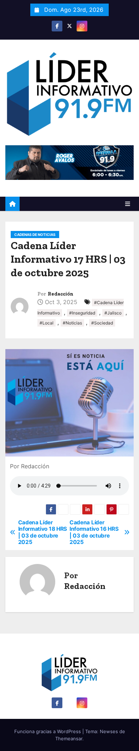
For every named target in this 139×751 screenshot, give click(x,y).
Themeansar (68, 738)
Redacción (60, 294)
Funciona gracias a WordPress (48, 731)
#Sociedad (102, 323)
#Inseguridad (82, 313)
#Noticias (72, 323)
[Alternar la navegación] (128, 204)
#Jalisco (113, 313)
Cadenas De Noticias (35, 234)
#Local (46, 323)
